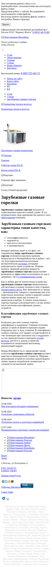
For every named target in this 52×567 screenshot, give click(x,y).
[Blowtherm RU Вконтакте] (3, 500)
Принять (6, 24)
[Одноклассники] (9, 481)
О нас (10, 55)
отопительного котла (11, 289)
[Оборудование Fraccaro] (19, 440)
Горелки (5, 160)
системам (22, 263)
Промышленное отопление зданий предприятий (25, 430)
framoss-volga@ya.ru (11, 475)
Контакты (12, 68)
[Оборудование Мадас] (18, 445)
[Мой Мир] (12, 481)
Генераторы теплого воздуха (15, 109)
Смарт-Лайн (7, 492)
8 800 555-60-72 (30, 73)
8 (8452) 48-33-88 (40, 32)
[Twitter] (6, 481)
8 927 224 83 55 (8, 468)
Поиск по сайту (14, 78)
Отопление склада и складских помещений (22, 422)
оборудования (8, 217)
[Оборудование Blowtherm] (15, 37)
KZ (8, 89)
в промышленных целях (30, 277)
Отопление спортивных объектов (17, 414)
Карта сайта (13, 81)
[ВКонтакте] (3, 481)
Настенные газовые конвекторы (17, 150)
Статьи (10, 63)
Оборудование (14, 57)
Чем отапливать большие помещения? (20, 406)
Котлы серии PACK (11, 170)
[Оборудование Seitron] (19, 443)
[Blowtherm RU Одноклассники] (8, 500)
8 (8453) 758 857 (9, 470)
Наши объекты (14, 65)
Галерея (11, 60)
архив (17, 398)
